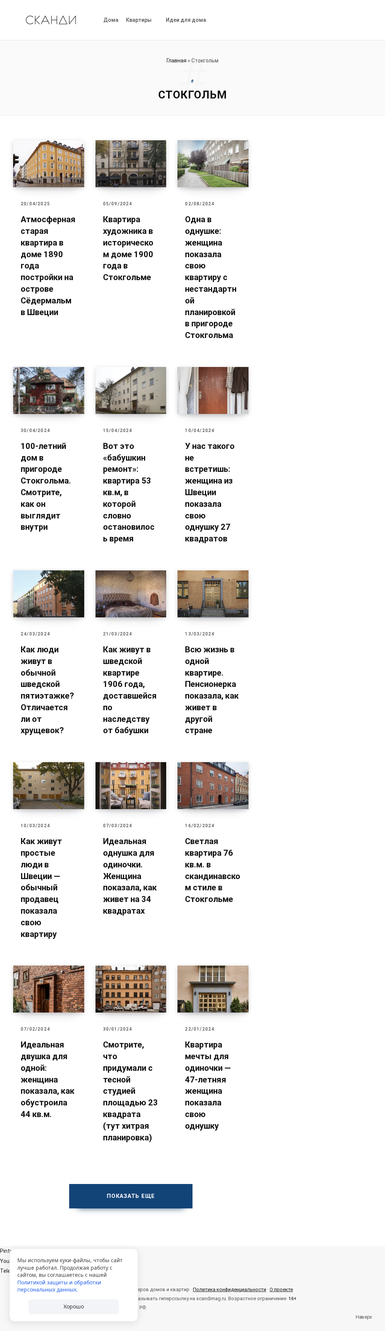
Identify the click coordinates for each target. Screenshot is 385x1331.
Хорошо (74, 1306)
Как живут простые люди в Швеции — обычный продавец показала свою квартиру (41, 887)
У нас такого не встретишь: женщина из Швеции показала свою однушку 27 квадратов (210, 492)
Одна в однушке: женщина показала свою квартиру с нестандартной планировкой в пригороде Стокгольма (210, 277)
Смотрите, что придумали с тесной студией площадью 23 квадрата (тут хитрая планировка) (130, 1091)
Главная (176, 61)
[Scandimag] (50, 20)
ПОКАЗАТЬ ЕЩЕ (131, 1196)
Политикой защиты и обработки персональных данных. (59, 1286)
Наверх (363, 1317)
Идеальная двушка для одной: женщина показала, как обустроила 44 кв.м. (47, 1079)
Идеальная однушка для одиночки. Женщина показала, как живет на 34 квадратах (130, 876)
